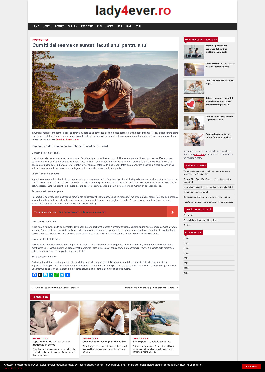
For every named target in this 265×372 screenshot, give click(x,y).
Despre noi (188, 215)
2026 (186, 238)
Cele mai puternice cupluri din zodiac (104, 341)
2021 (186, 263)
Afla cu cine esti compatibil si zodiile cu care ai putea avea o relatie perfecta (219, 101)
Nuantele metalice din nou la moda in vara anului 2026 (208, 187)
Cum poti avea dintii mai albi (196, 192)
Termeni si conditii (13, 368)
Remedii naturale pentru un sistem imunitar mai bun (207, 197)
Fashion (72, 26)
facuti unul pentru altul (67, 139)
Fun (99, 26)
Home (35, 26)
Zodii (138, 26)
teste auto (199, 154)
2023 (186, 253)
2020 (186, 268)
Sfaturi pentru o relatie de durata (152, 341)
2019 (186, 273)
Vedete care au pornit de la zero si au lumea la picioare (208, 202)
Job (120, 26)
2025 (186, 243)
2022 (186, 258)
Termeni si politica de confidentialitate (201, 220)
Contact (187, 225)
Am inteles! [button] (251, 366)
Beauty (59, 26)
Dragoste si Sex (40, 40)
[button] (22, 368)
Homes (109, 26)
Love (128, 26)
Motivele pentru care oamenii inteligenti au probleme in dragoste (216, 48)
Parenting (87, 26)
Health (47, 26)
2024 (186, 248)
